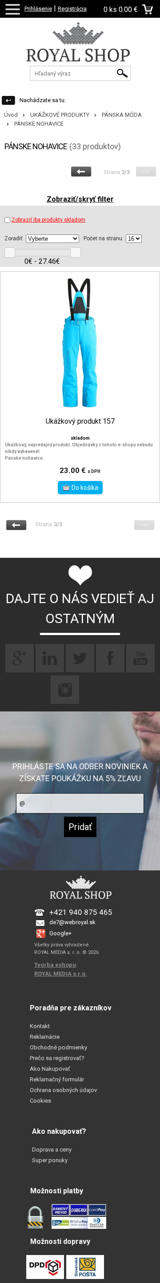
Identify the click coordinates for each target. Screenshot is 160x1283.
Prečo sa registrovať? (57, 1058)
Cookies (40, 1100)
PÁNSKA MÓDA (122, 114)
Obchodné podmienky (58, 1047)
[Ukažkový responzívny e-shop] (80, 51)
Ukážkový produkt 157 (80, 421)
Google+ (60, 933)
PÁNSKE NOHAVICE (39, 123)
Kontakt (40, 1026)
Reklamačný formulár (57, 1079)
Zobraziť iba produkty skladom (48, 220)
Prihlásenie (38, 8)
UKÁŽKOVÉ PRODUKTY (59, 114)
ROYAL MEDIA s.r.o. (60, 973)
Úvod (11, 114)
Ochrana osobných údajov (63, 1090)
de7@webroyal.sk (72, 922)
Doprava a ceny (52, 1149)
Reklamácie (45, 1036)
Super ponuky (50, 1160)
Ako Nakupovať (50, 1068)
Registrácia (72, 8)
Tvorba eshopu (55, 964)
